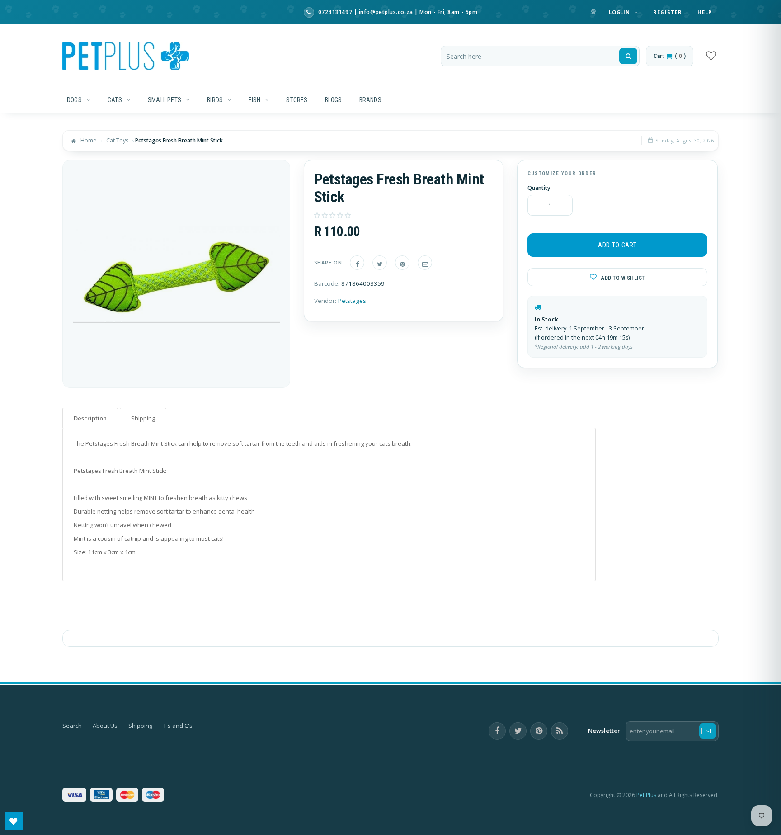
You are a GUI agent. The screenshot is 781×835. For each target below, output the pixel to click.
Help (704, 12)
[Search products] (628, 56)
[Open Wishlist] (14, 821)
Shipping (140, 726)
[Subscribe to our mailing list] (707, 731)
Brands (370, 100)
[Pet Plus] (125, 56)
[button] (333, 215)
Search (72, 726)
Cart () (670, 55)
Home (88, 140)
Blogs (333, 100)
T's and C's (178, 726)
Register (667, 12)
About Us (105, 726)
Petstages (352, 301)
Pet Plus (646, 795)
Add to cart (617, 245)
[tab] (90, 418)
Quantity (538, 188)
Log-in (620, 12)
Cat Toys (117, 140)
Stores (296, 100)
